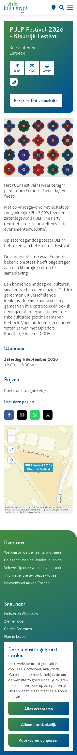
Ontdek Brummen (18, 629)
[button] (38, 469)
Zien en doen (14, 621)
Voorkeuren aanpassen (38, 740)
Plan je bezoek (15, 636)
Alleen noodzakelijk (38, 724)
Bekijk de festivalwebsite (35, 100)
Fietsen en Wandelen (21, 614)
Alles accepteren (38, 708)
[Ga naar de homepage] (15, 7)
